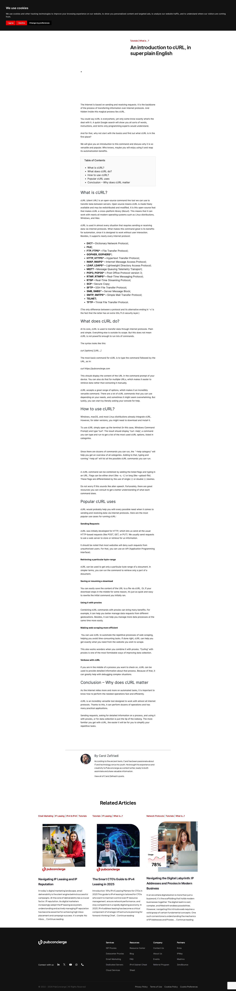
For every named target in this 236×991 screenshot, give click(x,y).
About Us (157, 953)
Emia (179, 948)
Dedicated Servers (114, 964)
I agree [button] (11, 23)
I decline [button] (21, 23)
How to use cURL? (98, 175)
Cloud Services (113, 970)
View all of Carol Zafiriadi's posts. (109, 776)
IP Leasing (60, 816)
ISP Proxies (111, 948)
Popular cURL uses (98, 178)
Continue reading (54, 919)
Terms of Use (156, 986)
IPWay (180, 953)
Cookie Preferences (189, 986)
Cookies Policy (171, 986)
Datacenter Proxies (115, 953)
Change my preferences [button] (39, 23)
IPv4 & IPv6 (71, 816)
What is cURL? (96, 167)
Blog (132, 953)
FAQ (131, 959)
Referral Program (161, 964)
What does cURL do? (100, 171)
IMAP (90, 261)
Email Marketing (45, 816)
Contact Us (158, 948)
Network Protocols (155, 816)
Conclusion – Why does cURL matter (109, 182)
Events (156, 959)
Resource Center (137, 948)
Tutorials (134, 40)
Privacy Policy (141, 986)
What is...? (144, 40)
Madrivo (181, 959)
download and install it (138, 420)
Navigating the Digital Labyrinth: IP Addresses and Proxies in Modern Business (170, 883)
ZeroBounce (182, 964)
